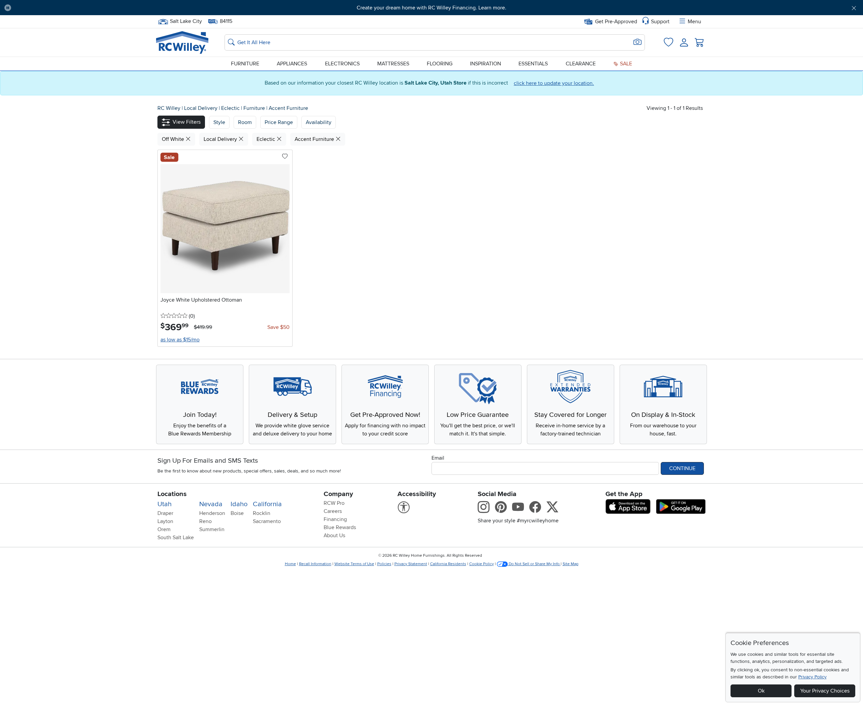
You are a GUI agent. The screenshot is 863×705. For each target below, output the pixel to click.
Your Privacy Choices (825, 690)
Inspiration (485, 63)
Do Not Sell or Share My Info (534, 563)
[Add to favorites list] (285, 156)
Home (290, 563)
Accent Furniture (288, 108)
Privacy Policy (812, 677)
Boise (237, 513)
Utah (164, 504)
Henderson (212, 513)
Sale (625, 63)
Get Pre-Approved (616, 21)
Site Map (570, 563)
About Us (334, 535)
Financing (335, 519)
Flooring (439, 63)
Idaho (239, 504)
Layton (165, 521)
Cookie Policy (481, 563)
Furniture (245, 63)
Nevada (210, 504)
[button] (82, 8)
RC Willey (168, 108)
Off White (173, 139)
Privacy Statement (410, 563)
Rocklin (261, 513)
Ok (761, 690)
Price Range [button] (279, 122)
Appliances (292, 63)
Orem (164, 529)
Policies (384, 563)
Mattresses (393, 63)
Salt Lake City (186, 21)
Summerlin (212, 529)
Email (438, 458)
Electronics (342, 63)
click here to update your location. (554, 83)
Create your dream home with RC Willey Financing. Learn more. (431, 7)
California (267, 504)
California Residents (448, 563)
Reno (205, 521)
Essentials (533, 63)
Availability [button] (318, 122)
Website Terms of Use (354, 563)
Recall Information (315, 563)
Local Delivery (201, 108)
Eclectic (231, 108)
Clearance (581, 63)
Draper (165, 513)
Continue (682, 468)
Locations (172, 494)
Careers (333, 511)
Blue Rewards (340, 527)
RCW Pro (334, 503)
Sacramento (267, 521)
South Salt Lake (175, 537)
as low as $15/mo (180, 339)
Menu (694, 21)
